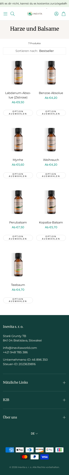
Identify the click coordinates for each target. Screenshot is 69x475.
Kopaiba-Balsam (51, 222)
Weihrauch (51, 160)
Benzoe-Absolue (51, 93)
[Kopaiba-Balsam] (51, 202)
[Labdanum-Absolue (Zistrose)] (18, 73)
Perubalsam (18, 222)
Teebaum (18, 285)
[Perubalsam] (18, 202)
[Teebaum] (18, 265)
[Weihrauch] (51, 140)
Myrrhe (18, 160)
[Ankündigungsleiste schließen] (65, 3)
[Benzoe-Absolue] (51, 73)
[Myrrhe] (18, 140)
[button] (5, 14)
